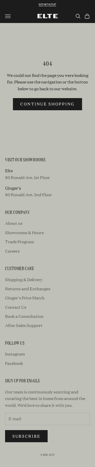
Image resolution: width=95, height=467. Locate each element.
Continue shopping (47, 104)
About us (14, 223)
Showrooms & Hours (24, 232)
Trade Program (19, 241)
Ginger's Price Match (25, 298)
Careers (12, 251)
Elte (41, 4)
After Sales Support (24, 325)
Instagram (15, 354)
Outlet (52, 4)
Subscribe (26, 436)
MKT (46, 4)
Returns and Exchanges (27, 289)
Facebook (14, 363)
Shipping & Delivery (23, 279)
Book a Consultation (24, 316)
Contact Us (15, 307)
